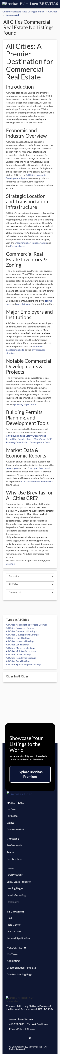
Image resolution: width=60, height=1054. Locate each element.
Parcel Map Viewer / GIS (39, 439)
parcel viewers (23, 304)
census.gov (12, 468)
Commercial (12, 14)
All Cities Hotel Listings (18, 637)
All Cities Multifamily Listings (21, 651)
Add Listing (13, 960)
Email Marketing (16, 895)
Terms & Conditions (38, 1024)
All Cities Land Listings (18, 644)
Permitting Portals (15, 439)
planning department (25, 404)
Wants (10, 822)
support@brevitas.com (21, 1019)
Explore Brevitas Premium (30, 774)
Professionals (14, 845)
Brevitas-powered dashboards (37, 481)
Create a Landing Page (19, 974)
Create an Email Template (21, 967)
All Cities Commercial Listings (21, 631)
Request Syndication (18, 938)
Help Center (14, 924)
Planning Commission (17, 442)
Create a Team (15, 858)
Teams (10, 852)
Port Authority (17, 246)
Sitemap (31, 1029)
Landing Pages (15, 888)
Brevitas (10, 563)
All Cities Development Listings (22, 634)
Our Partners (14, 931)
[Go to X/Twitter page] (30, 1038)
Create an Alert (15, 829)
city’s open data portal (38, 468)
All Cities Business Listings (20, 628)
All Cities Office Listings (18, 654)
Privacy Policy (16, 1029)
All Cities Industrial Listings (20, 641)
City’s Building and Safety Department (26, 435)
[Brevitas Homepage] (30, 794)
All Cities (52, 11)
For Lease (12, 815)
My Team (12, 954)
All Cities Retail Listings (18, 661)
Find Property (14, 874)
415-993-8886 (16, 1024)
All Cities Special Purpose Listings (23, 664)
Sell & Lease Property (19, 881)
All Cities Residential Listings (21, 657)
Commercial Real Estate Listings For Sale (23, 11)
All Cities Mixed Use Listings (21, 647)
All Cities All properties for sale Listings (26, 624)
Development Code (40, 442)
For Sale (11, 808)
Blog (9, 917)
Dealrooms (13, 901)
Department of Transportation (31, 242)
